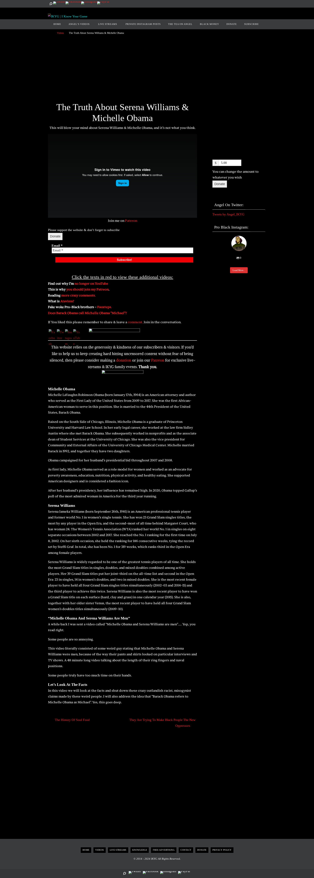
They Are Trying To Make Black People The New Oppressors (162, 722)
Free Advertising (164, 850)
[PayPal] (103, 3)
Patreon (131, 221)
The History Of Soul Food (72, 720)
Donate (55, 236)
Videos (60, 32)
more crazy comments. (78, 295)
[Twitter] (59, 3)
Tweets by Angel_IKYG (228, 214)
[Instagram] (89, 3)
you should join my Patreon (87, 289)
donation (123, 360)
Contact (185, 850)
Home (85, 850)
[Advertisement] (122, 69)
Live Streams (118, 850)
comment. (135, 322)
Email (57, 245)
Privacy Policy (222, 850)
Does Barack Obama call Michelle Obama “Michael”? (87, 313)
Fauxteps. (104, 307)
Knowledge (139, 850)
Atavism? (67, 301)
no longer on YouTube (91, 283)
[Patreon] (51, 4)
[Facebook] (73, 3)
